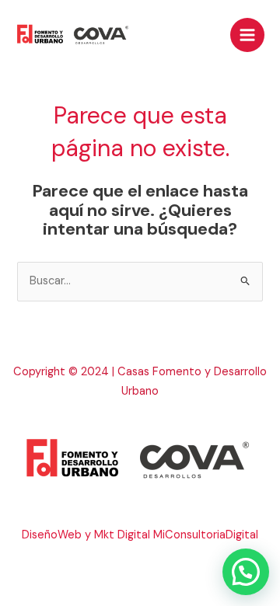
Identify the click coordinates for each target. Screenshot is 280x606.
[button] (245, 572)
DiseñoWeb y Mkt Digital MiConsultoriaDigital (140, 535)
